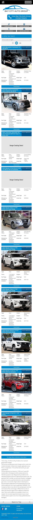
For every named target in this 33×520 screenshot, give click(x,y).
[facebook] (3, 509)
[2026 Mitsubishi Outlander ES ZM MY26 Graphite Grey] (16, 60)
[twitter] (6, 509)
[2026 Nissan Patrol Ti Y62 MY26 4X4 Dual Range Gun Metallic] (16, 221)
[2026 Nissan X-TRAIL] (16, 179)
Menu (27, 2)
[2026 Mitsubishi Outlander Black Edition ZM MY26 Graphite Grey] (16, 103)
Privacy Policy (20, 508)
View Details (17, 86)
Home (3, 2)
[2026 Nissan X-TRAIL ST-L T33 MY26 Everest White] (16, 426)
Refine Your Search (8, 36)
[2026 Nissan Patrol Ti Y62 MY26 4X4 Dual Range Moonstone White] (16, 261)
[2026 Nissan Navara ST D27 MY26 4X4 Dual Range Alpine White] (16, 343)
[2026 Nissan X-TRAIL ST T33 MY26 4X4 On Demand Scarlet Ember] (16, 383)
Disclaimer (19, 510)
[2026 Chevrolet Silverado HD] (16, 145)
